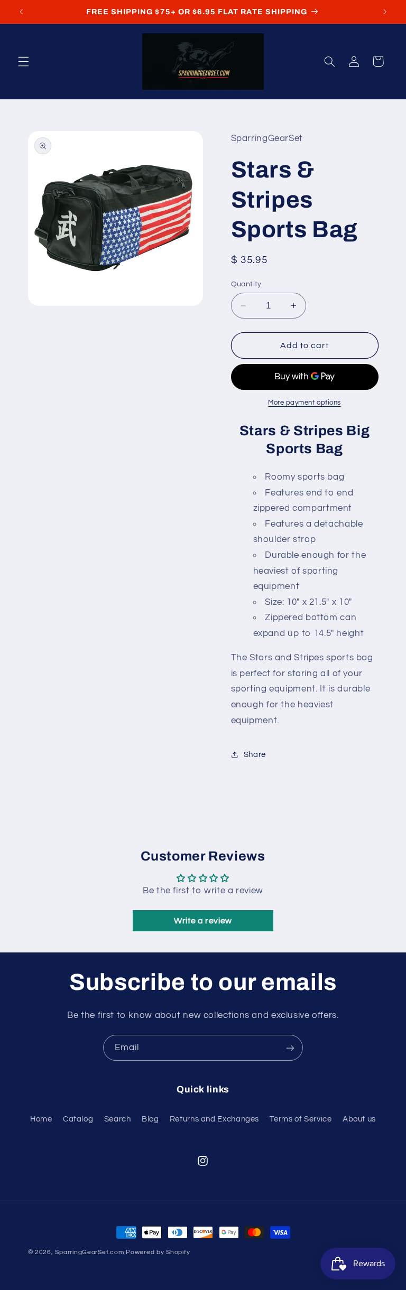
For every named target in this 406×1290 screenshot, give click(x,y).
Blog (150, 1119)
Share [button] (255, 755)
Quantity (246, 284)
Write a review (203, 921)
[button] (23, 61)
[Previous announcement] (21, 11)
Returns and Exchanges (214, 1119)
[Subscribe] (290, 1048)
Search (117, 1119)
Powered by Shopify (158, 1252)
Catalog (78, 1119)
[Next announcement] (384, 11)
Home (41, 1119)
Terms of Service (300, 1119)
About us (359, 1119)
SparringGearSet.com (89, 1252)
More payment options (304, 402)
